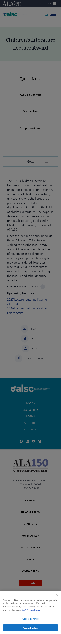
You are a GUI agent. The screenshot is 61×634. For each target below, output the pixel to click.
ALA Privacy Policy (31, 609)
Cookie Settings (30, 618)
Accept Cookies (30, 627)
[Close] (57, 595)
